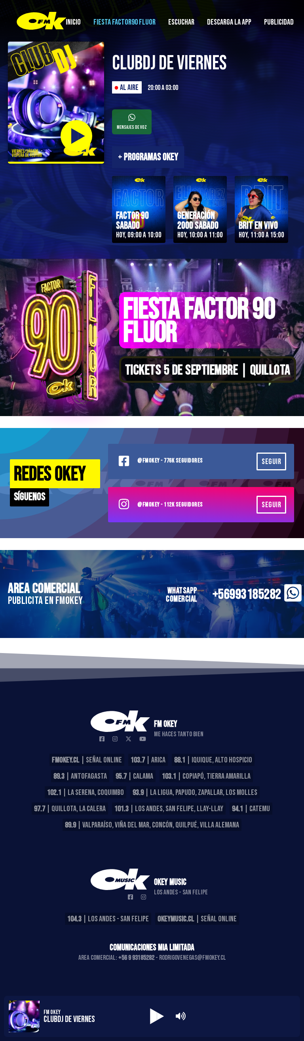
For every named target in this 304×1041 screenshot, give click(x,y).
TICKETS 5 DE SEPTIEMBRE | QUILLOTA (208, 370)
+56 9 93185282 (136, 958)
